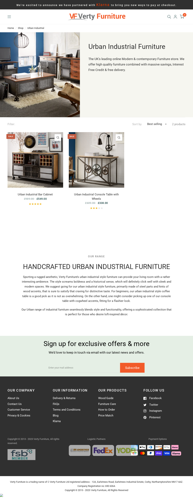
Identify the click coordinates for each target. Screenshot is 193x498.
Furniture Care (107, 404)
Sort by (137, 124)
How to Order (106, 409)
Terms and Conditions (66, 409)
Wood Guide (105, 398)
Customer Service (19, 409)
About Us (13, 398)
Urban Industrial (35, 28)
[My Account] (175, 16)
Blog (55, 415)
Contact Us (15, 404)
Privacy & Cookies (19, 415)
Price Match (105, 415)
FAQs (56, 404)
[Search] (169, 16)
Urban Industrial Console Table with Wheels (96, 196)
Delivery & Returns (64, 398)
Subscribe (132, 368)
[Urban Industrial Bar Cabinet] (35, 160)
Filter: (11, 124)
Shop (20, 28)
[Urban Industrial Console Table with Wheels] (96, 160)
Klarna (57, 421)
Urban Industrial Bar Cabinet (35, 194)
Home (11, 28)
